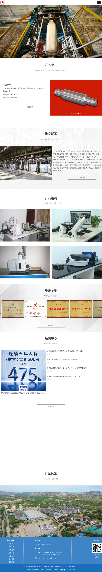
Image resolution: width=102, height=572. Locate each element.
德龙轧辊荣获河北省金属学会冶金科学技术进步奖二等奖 (67, 368)
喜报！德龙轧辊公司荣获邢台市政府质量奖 (62, 359)
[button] (99, 2)
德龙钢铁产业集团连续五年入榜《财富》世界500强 (65, 351)
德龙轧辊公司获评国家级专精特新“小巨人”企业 (63, 376)
